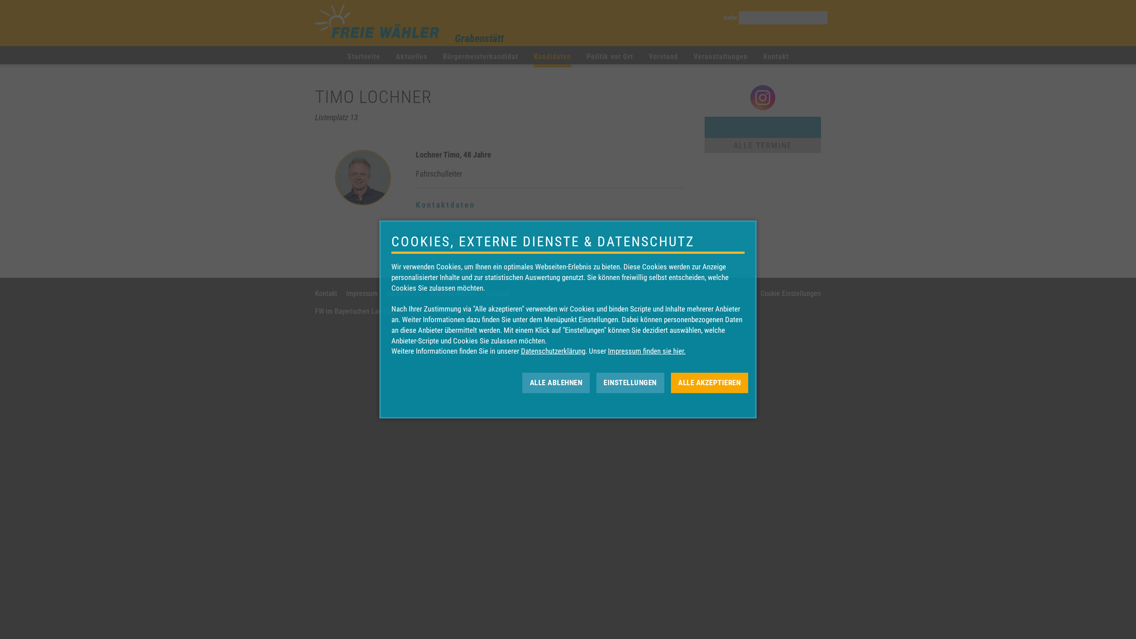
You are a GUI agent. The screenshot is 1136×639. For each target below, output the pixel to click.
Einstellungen (630, 382)
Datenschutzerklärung (553, 351)
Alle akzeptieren (709, 382)
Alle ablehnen (556, 382)
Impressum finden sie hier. (647, 351)
